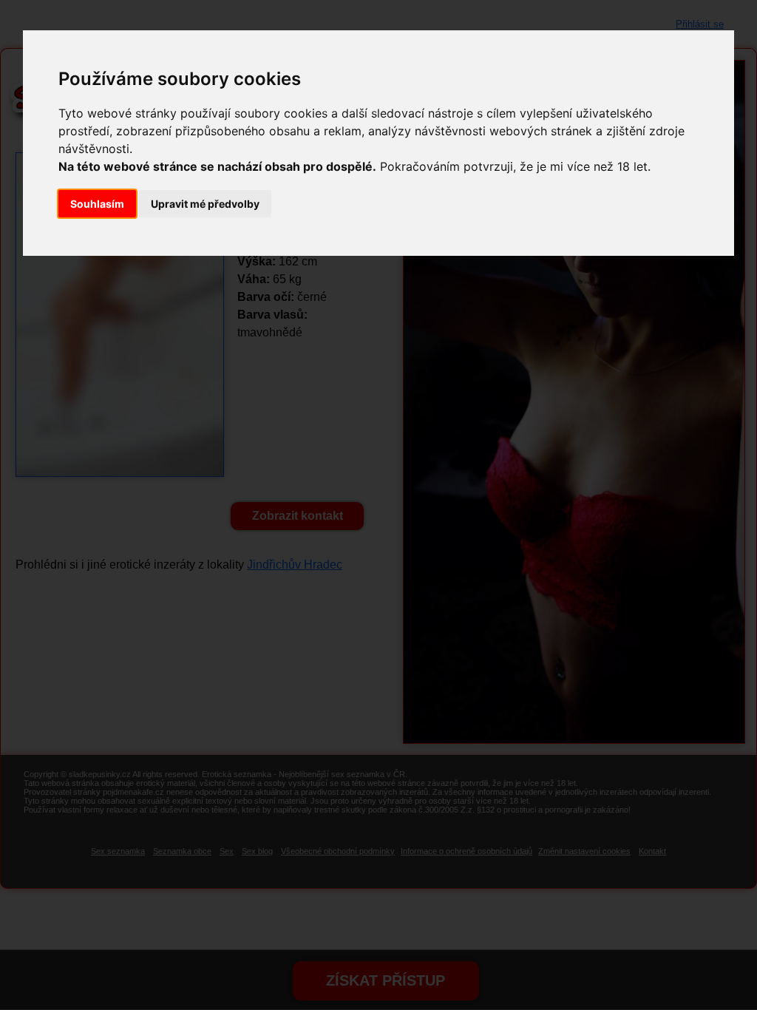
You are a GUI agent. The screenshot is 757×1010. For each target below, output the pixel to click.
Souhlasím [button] (97, 203)
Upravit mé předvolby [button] (205, 203)
